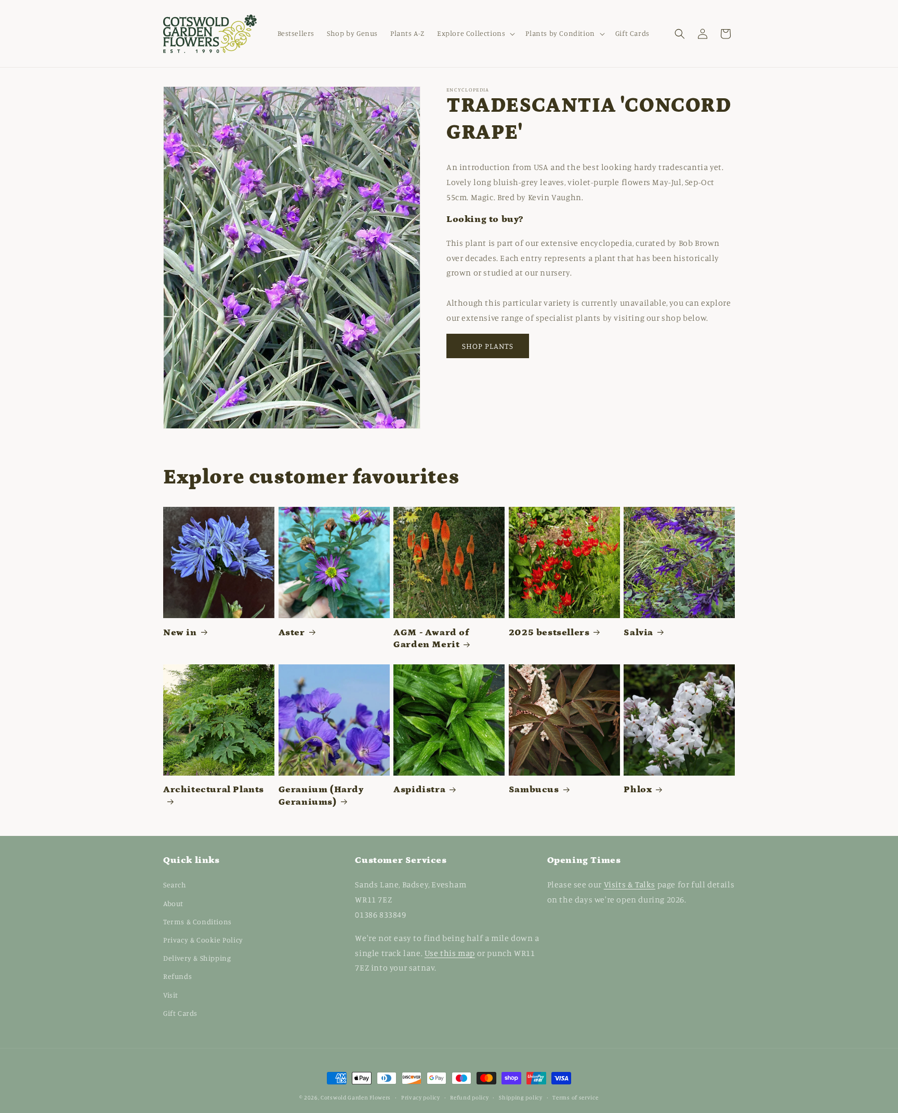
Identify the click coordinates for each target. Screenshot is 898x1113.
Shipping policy (521, 1097)
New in (180, 632)
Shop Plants (487, 346)
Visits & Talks (629, 884)
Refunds (177, 976)
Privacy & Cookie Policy (203, 939)
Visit (170, 994)
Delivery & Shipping (197, 957)
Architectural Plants (213, 789)
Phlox (638, 789)
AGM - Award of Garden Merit (431, 638)
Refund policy (469, 1097)
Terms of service (575, 1097)
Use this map (450, 953)
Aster (292, 632)
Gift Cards (180, 1013)
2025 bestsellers (549, 632)
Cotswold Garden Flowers (356, 1097)
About (173, 903)
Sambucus (534, 789)
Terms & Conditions (197, 921)
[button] (475, 33)
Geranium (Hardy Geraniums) (321, 795)
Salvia (638, 632)
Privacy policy (420, 1097)
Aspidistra (419, 789)
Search (175, 884)
